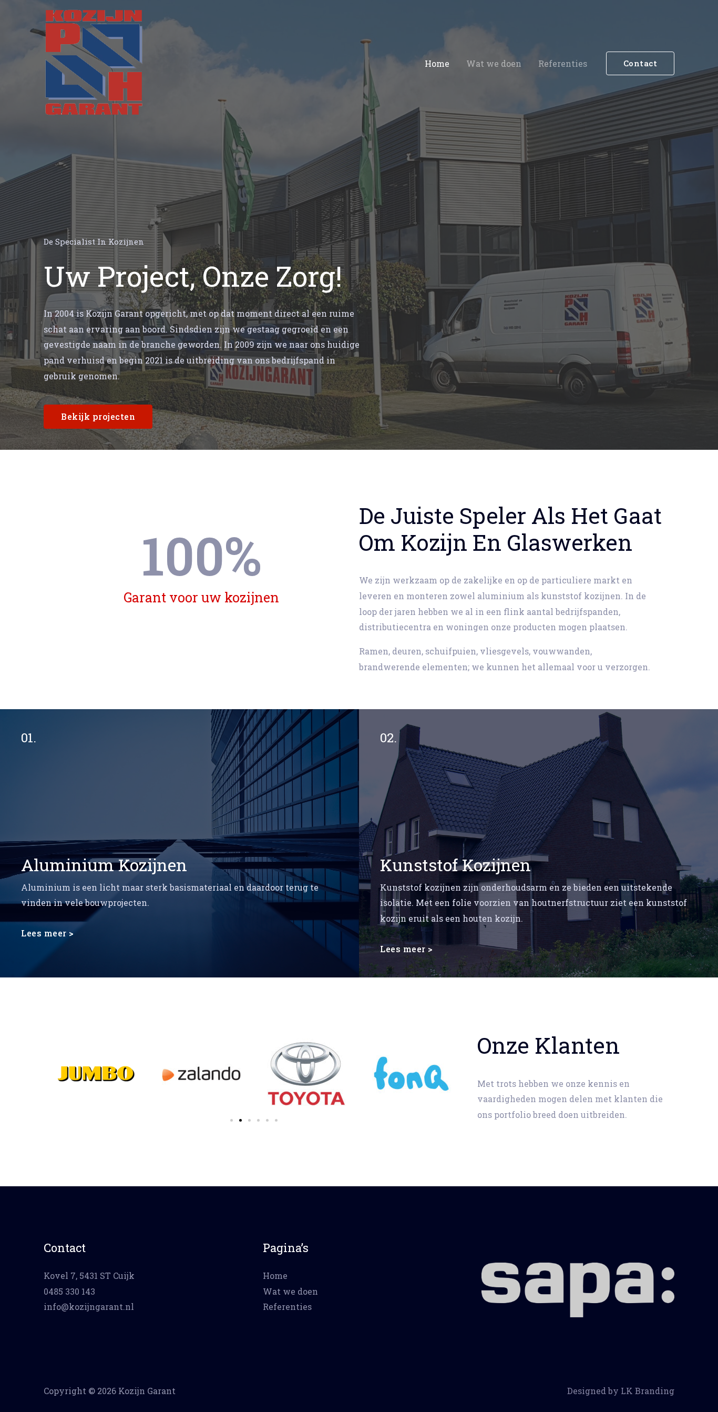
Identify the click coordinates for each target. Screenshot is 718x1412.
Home (437, 63)
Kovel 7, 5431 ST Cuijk (89, 1275)
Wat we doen (493, 63)
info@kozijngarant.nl (89, 1306)
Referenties (562, 63)
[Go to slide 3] (249, 1120)
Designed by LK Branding (620, 1390)
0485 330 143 (69, 1291)
